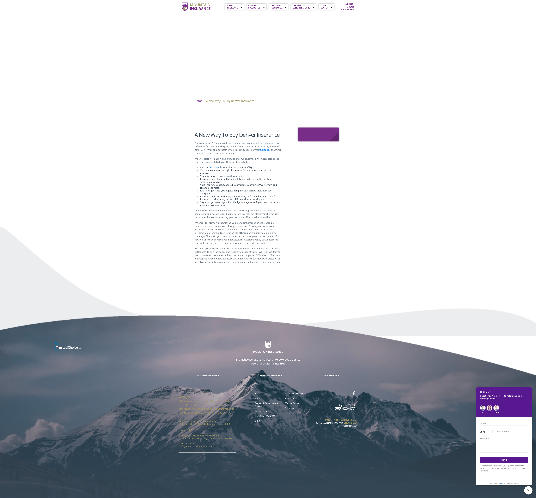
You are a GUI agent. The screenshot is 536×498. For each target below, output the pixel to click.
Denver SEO (350, 422)
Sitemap (289, 408)
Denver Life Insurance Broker (266, 405)
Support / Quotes (347, 6)
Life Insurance (262, 411)
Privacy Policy (292, 398)
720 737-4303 (186, 429)
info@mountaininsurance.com (196, 446)
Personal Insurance (265, 415)
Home (198, 101)
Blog (257, 420)
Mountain (200, 6)
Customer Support (295, 393)
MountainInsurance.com (341, 420)
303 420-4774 (186, 443)
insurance (264, 149)
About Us (260, 398)
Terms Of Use (292, 403)
